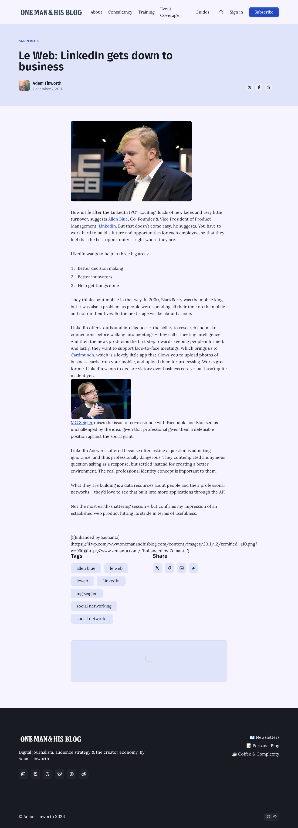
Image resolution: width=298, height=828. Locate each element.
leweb (82, 580)
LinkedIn (111, 580)
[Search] (221, 12)
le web (116, 568)
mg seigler (87, 593)
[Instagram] (71, 774)
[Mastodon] (35, 774)
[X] (249, 87)
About (96, 12)
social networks (92, 618)
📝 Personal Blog (262, 745)
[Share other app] (268, 87)
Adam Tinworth (47, 83)
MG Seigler (82, 422)
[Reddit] (83, 774)
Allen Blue (118, 219)
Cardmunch (82, 355)
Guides (202, 12)
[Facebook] (259, 87)
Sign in (236, 12)
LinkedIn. (108, 226)
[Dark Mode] (271, 817)
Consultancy (120, 12)
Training (146, 12)
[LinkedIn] (181, 568)
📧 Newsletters (264, 737)
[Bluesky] (59, 774)
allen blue (29, 41)
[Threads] (47, 774)
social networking (94, 606)
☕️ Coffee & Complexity (255, 754)
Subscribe (264, 12)
